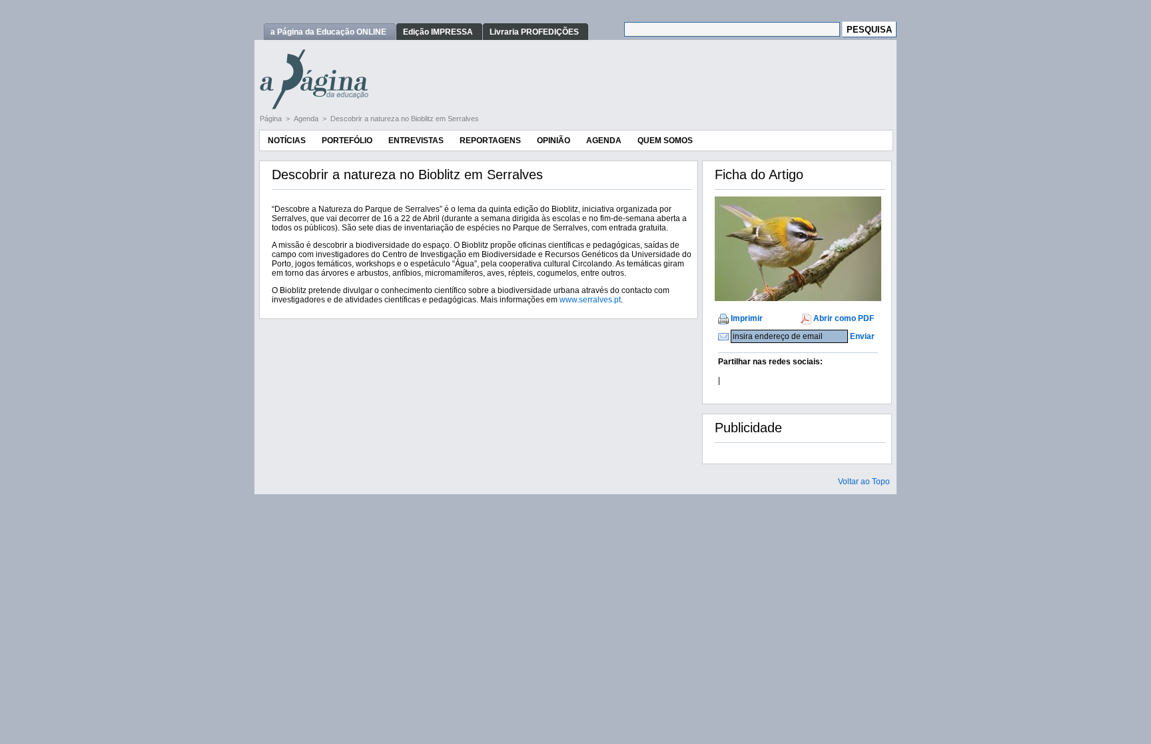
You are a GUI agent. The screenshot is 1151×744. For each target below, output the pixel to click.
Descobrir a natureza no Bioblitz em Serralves (404, 119)
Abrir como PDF (843, 318)
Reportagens (490, 140)
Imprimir (747, 318)
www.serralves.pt (590, 299)
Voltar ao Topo (864, 481)
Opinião (553, 140)
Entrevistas (416, 140)
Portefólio (347, 140)
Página (272, 119)
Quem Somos (665, 140)
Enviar (862, 336)
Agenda (307, 119)
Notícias (287, 140)
